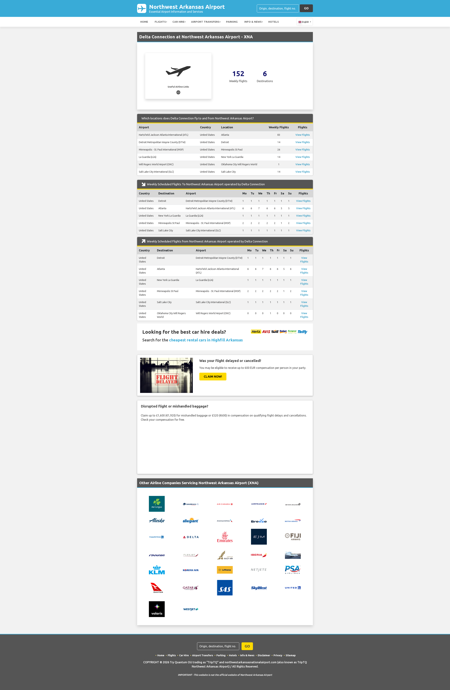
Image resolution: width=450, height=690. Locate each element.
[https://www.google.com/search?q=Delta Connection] (178, 92)
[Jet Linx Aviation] (293, 554)
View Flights (302, 134)
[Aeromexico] (191, 503)
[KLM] (157, 569)
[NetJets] (259, 569)
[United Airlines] (293, 587)
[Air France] (259, 503)
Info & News (253, 21)
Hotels (273, 21)
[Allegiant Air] (191, 520)
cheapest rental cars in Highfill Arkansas (206, 340)
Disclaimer (264, 655)
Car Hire (178, 21)
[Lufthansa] (225, 569)
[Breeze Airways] (259, 520)
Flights (160, 21)
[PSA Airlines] (293, 569)
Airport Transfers (205, 21)
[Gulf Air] (225, 554)
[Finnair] (157, 555)
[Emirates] (225, 536)
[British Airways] (293, 520)
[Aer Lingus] (157, 503)
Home (144, 21)
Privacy (278, 655)
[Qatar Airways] (191, 587)
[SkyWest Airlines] (259, 587)
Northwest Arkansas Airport (187, 8)
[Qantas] (157, 587)
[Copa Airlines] (157, 536)
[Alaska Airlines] (157, 520)
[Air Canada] (225, 503)
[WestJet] (191, 609)
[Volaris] (157, 608)
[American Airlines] (225, 520)
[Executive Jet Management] (259, 536)
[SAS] (225, 587)
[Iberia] (259, 555)
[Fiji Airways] (293, 536)
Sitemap (291, 655)
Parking (232, 21)
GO (306, 8)
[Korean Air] (191, 569)
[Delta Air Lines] (191, 536)
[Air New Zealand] (293, 503)
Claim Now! (213, 376)
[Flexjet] (191, 554)
